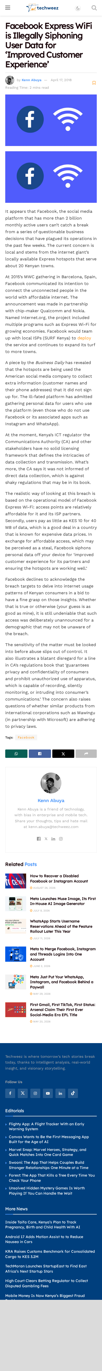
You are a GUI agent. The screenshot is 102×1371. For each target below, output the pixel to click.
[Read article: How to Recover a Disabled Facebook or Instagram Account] (15, 881)
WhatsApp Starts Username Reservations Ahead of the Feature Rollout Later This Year (61, 926)
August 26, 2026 (43, 887)
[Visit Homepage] (42, 7)
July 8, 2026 (41, 910)
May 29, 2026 (41, 993)
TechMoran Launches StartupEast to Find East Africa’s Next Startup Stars (46, 1269)
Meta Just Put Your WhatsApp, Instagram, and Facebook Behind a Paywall (61, 982)
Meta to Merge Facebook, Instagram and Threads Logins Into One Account (63, 954)
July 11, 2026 (41, 938)
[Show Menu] (7, 8)
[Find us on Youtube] (48, 1093)
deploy (84, 337)
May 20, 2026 (41, 1021)
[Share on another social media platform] (86, 753)
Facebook (26, 737)
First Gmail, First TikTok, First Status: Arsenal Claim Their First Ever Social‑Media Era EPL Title (62, 1009)
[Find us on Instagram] (35, 1093)
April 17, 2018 (61, 80)
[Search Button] (94, 8)
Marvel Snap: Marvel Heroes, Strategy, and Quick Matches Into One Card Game (47, 1152)
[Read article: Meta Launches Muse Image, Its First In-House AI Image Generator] (15, 903)
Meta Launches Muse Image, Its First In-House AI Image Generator (63, 901)
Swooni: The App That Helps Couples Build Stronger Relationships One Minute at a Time (48, 1165)
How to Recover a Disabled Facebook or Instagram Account (59, 878)
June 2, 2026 (41, 966)
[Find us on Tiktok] (73, 1093)
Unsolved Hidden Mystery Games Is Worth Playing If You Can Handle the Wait (47, 1191)
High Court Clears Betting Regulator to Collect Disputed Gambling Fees (46, 1283)
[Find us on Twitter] (23, 1093)
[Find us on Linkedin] (60, 1093)
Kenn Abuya (31, 80)
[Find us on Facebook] (10, 1093)
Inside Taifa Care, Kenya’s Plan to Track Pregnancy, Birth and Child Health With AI (42, 1225)
